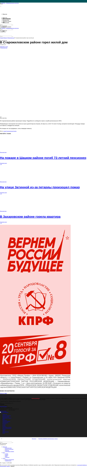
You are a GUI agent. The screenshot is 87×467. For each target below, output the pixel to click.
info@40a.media (3, 406)
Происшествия (6, 22)
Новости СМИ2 (3, 393)
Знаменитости (6, 431)
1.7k (1, 223)
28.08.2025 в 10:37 (4, 46)
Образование (5, 422)
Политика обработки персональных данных (48, 438)
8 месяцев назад (3, 163)
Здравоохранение (6, 421)
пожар (4, 131)
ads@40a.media (3, 411)
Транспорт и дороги (7, 26)
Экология (5, 420)
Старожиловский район (11, 131)
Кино (4, 432)
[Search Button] (12, 36)
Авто (4, 430)
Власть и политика (7, 19)
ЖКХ (4, 22)
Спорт (4, 424)
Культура (4, 423)
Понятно (12, 466)
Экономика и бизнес (7, 427)
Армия (4, 429)
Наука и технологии (7, 428)
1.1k (1, 164)
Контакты (34, 438)
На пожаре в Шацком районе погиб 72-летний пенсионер (43, 158)
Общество (5, 14)
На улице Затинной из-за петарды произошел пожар (40, 187)
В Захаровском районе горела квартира (30, 216)
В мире (4, 426)
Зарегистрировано (36, 398)
